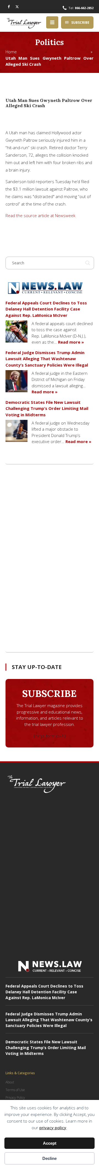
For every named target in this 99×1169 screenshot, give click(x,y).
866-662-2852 (84, 8)
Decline (49, 1158)
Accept (49, 1143)
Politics (49, 42)
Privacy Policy (15, 1097)
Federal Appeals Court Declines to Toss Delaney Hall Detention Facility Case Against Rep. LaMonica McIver (46, 309)
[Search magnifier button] (88, 263)
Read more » (71, 342)
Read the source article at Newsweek (40, 215)
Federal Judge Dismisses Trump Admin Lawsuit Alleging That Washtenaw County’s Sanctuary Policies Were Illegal (47, 359)
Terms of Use (15, 1090)
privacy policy (52, 1127)
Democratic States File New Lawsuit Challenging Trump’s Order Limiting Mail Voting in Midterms (47, 408)
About (10, 1082)
